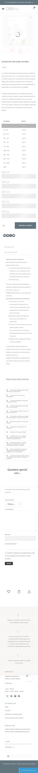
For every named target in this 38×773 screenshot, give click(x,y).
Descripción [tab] (9, 247)
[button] (4, 235)
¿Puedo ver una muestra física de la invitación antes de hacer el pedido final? (16, 437)
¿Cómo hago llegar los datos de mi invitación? (17, 406)
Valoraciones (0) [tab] (10, 252)
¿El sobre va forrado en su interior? (17, 427)
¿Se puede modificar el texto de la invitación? (18, 411)
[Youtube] (15, 696)
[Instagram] (7, 696)
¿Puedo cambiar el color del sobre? (17, 422)
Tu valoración (9, 509)
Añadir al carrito (25, 225)
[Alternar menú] (3, 9)
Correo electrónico (11, 544)
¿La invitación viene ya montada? (16, 395)
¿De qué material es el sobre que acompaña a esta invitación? (17, 416)
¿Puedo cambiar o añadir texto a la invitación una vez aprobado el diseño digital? (17, 444)
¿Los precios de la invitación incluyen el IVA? (17, 401)
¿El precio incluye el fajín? (18, 432)
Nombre (8, 534)
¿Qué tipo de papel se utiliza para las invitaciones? (17, 390)
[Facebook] (19, 696)
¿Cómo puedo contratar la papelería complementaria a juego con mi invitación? (17, 450)
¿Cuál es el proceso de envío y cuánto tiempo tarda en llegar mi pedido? (18, 457)
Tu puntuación (9, 500)
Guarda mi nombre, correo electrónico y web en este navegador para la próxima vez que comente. (19, 555)
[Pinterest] (11, 696)
